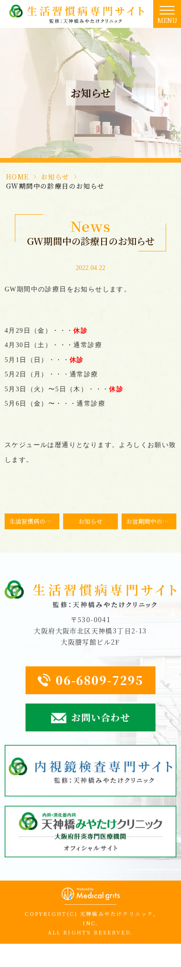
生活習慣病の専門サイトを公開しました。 (34, 521)
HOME (17, 176)
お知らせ (55, 176)
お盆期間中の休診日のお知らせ (151, 521)
